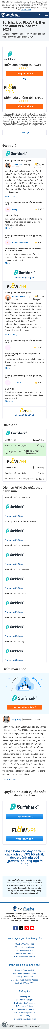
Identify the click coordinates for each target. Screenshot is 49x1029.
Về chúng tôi (24, 997)
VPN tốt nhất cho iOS (24, 953)
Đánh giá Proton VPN (24, 977)
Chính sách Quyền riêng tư (24, 1003)
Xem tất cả (10, 197)
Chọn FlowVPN (23, 839)
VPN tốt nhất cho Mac (24, 950)
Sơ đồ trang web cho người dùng (24, 1009)
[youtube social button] (32, 928)
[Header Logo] (10, 15)
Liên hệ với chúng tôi (24, 1000)
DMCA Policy (24, 1016)
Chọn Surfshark (24, 817)
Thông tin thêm (23, 74)
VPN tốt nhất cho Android (24, 957)
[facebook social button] (15, 928)
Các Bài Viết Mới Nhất (24, 944)
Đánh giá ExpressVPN (24, 970)
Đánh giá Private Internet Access (24, 980)
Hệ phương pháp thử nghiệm (24, 1019)
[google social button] (26, 928)
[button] (5, 1024)
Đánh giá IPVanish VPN (24, 983)
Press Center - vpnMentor (24, 1012)
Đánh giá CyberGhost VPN (24, 973)
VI (39, 15)
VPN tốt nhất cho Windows (25, 947)
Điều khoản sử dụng (24, 1006)
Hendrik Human (19, 297)
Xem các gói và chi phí (24, 707)
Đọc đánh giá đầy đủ (24, 278)
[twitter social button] (21, 928)
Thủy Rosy (17, 165)
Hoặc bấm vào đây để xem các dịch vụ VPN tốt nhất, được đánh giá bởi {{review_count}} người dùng (24, 858)
